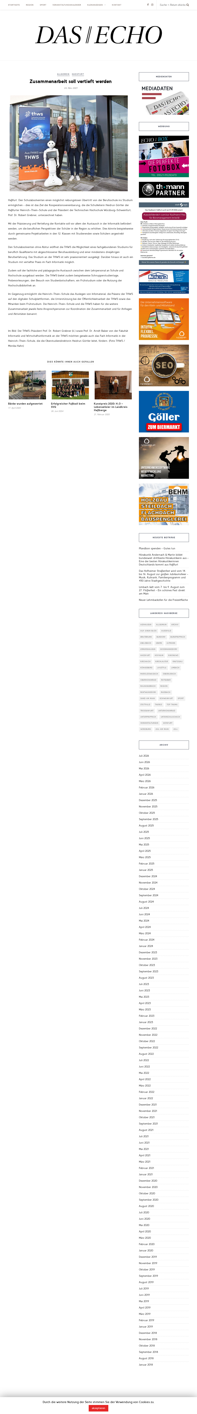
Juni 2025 (144, 838)
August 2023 (146, 977)
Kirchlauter (161, 662)
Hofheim (159, 655)
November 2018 (148, 1339)
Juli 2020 (144, 1212)
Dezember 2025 (148, 800)
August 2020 (146, 1206)
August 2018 (146, 1358)
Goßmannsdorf (168, 649)
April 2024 (145, 927)
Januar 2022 (146, 1098)
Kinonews (173, 655)
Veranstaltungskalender (67, 5)
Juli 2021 (144, 1136)
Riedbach (165, 692)
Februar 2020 (146, 1244)
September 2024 (148, 895)
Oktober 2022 (147, 1041)
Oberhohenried (148, 680)
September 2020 (148, 1199)
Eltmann (171, 643)
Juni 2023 (144, 990)
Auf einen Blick (148, 631)
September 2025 (148, 819)
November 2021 (148, 1111)
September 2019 (148, 1276)
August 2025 (146, 825)
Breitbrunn (146, 637)
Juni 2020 (144, 1218)
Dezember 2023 (148, 952)
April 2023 (145, 1003)
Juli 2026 (144, 755)
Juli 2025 (144, 832)
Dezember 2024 (148, 876)
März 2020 (145, 1237)
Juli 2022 (144, 1060)
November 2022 (148, 1035)
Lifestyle (161, 668)
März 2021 (144, 1161)
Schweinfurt (166, 698)
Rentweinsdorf (148, 692)
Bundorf (161, 637)
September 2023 (148, 971)
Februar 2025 (146, 863)
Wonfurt (167, 723)
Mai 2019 (144, 1301)
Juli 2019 (144, 1288)
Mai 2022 (144, 1073)
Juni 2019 (144, 1295)
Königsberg (146, 668)
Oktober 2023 (147, 965)
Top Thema (172, 705)
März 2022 (145, 1085)
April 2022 (145, 1079)
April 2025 (145, 851)
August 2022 (146, 1054)
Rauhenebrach (148, 686)
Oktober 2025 (147, 813)
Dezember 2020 (148, 1180)
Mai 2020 (144, 1225)
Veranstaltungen (149, 723)
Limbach (175, 668)
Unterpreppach (148, 717)
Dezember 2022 (148, 1028)
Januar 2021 (146, 1174)
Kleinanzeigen (95, 5)
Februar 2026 (146, 787)
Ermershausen (147, 649)
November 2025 (148, 806)
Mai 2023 (144, 996)
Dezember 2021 (148, 1104)
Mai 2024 (144, 920)
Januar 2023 (146, 1022)
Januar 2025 (146, 870)
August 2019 (146, 1282)
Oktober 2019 (147, 1269)
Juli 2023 (144, 984)
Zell (176, 729)
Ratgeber (166, 680)
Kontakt (116, 5)
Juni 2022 (144, 1066)
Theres (158, 705)
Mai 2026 (144, 768)
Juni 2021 (144, 1142)
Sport (43, 5)
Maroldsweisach (149, 674)
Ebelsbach (145, 643)
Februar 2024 (146, 939)
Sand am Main (147, 698)
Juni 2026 (144, 762)
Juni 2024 (144, 914)
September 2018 (148, 1352)
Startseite (14, 5)
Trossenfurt (147, 711)
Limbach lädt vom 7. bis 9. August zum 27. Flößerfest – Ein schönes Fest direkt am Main (162, 590)
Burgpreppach (177, 637)
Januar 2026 (146, 794)
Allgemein (63, 74)
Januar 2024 (146, 946)
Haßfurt (78, 74)
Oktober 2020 (147, 1193)
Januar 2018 (146, 1364)
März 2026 (145, 781)
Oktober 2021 (147, 1117)
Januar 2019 (146, 1326)
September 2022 (148, 1047)
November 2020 (148, 1187)
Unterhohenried (166, 711)
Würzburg (145, 729)
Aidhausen (145, 625)
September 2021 (148, 1123)
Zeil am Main (162, 729)
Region (30, 5)
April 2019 (144, 1307)
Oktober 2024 (147, 889)
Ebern (159, 643)
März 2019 (144, 1314)
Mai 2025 (144, 844)
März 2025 (145, 857)
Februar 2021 (146, 1168)
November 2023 (148, 958)
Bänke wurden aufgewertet (25, 403)
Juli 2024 (144, 908)
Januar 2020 (146, 1250)
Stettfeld (145, 705)
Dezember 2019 (148, 1257)
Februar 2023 (146, 1015)
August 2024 (146, 901)
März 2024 (145, 933)
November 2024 (148, 882)
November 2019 (148, 1263)
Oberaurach (169, 674)
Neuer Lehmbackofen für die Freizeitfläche (163, 600)
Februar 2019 (146, 1320)
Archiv (174, 625)
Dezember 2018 (148, 1333)
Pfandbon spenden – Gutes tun (157, 548)
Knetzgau (178, 662)
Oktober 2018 (147, 1345)
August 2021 (146, 1130)
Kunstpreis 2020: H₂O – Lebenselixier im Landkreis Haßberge (110, 407)
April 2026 (145, 774)
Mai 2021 (144, 1149)
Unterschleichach (170, 717)
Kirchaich (145, 662)
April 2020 (145, 1231)
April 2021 (144, 1155)
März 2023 (145, 1009)
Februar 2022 (146, 1092)
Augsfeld (166, 631)
